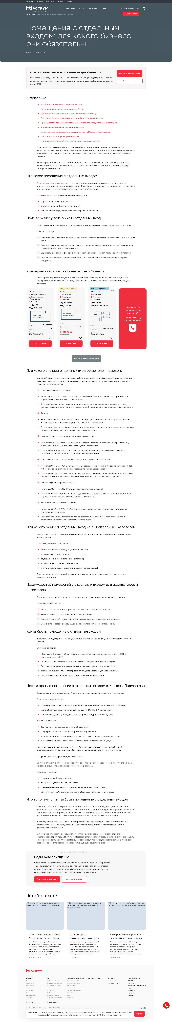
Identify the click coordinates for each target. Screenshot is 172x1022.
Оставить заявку (129, 81)
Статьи (130, 995)
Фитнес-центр (71, 985)
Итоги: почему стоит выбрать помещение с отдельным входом (70, 141)
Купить (81, 8)
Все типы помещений (73, 1000)
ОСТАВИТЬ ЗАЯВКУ (131, 13)
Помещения (30, 1)
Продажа (131, 983)
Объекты (40, 1)
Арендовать (70, 8)
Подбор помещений (134, 978)
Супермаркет (71, 988)
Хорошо (139, 1014)
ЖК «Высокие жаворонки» (54, 997)
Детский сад (70, 992)
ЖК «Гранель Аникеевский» (55, 992)
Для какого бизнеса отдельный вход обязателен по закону (68, 113)
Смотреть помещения (129, 73)
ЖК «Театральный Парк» (54, 985)
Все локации (30, 1002)
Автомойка (70, 997)
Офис (68, 995)
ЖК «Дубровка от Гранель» (54, 983)
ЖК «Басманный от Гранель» (55, 981)
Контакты (70, 1)
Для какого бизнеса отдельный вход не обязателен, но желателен (72, 118)
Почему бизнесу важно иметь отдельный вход (62, 109)
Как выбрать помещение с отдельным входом (62, 127)
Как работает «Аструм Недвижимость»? (60, 136)
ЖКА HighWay (51, 990)
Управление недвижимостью (137, 985)
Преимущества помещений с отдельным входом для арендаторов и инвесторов (79, 123)
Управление (92, 8)
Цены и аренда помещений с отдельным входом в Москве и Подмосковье (75, 132)
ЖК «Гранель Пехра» (53, 988)
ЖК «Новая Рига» (52, 1000)
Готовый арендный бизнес (74, 981)
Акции (104, 8)
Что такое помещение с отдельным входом (61, 104)
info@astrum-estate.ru (114, 981)
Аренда (130, 980)
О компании (50, 1)
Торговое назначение (73, 983)
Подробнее (40, 343)
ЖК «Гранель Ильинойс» (54, 995)
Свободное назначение (74, 990)
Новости (60, 1)
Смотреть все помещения (86, 358)
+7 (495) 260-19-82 (130, 9)
